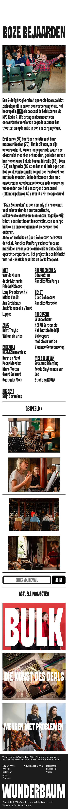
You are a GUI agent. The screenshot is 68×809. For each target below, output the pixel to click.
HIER (20, 111)
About (5, 775)
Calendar (7, 772)
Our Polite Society (22, 805)
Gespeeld (33, 409)
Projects (6, 769)
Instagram (51, 766)
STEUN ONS (8, 766)
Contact (6, 778)
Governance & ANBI (34, 766)
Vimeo (49, 772)
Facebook (51, 769)
